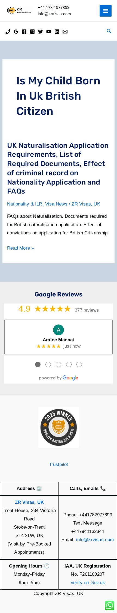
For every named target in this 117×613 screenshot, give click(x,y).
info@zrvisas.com (95, 539)
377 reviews (87, 310)
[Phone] (7, 31)
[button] (109, 31)
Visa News (56, 204)
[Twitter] (40, 31)
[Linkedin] (56, 31)
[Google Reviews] (16, 31)
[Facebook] (24, 31)
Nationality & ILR (24, 204)
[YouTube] (48, 31)
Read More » (20, 249)
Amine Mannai (58, 339)
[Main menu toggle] (106, 11)
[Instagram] (32, 31)
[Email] (65, 31)
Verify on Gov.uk (87, 582)
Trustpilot (58, 464)
